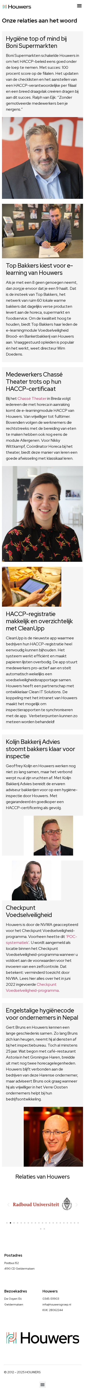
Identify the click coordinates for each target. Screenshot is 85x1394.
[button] (79, 6)
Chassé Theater (32, 398)
